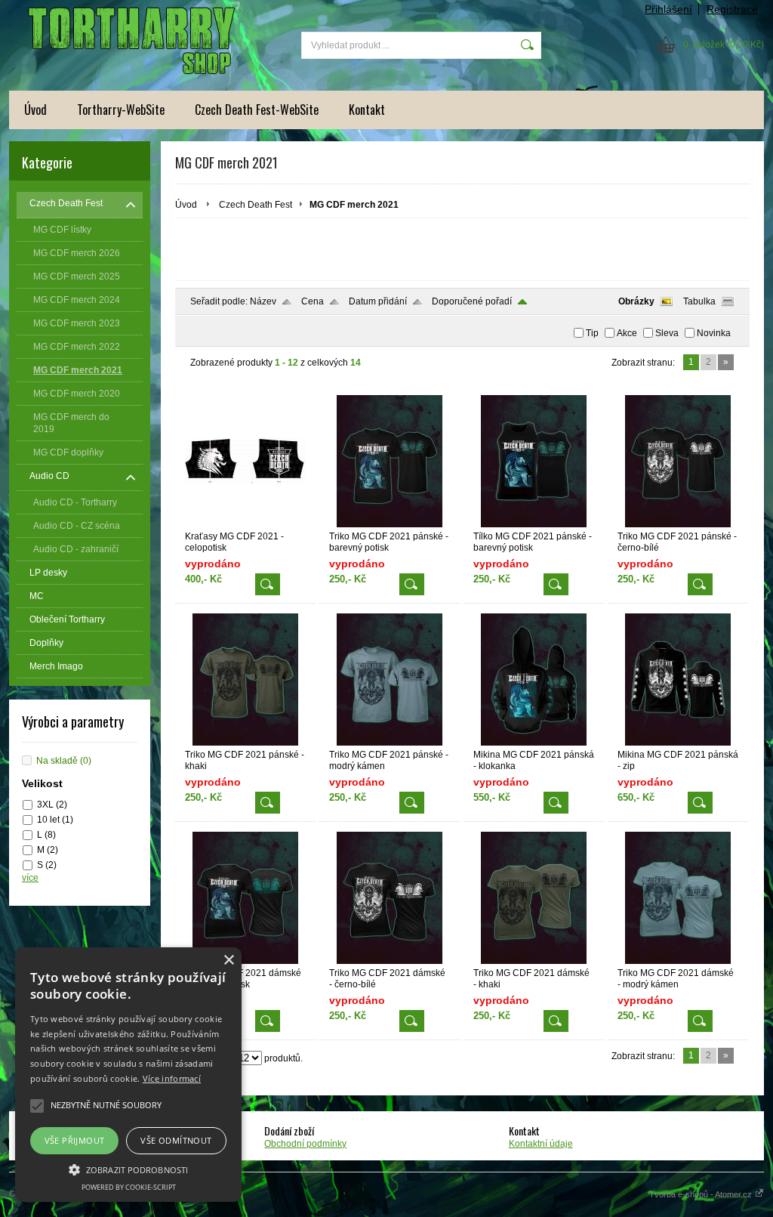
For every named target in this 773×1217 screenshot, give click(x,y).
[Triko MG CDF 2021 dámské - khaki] (533, 961)
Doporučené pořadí (472, 301)
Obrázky (636, 301)
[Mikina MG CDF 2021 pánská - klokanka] (533, 742)
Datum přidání (378, 301)
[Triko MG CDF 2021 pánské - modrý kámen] (389, 742)
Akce (627, 333)
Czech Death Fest (255, 204)
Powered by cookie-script (129, 1187)
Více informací (172, 1078)
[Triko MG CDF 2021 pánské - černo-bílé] (677, 524)
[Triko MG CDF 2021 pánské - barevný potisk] (389, 524)
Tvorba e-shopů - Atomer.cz (701, 1194)
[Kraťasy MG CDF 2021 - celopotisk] (245, 524)
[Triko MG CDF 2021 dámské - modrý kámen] (677, 961)
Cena (312, 301)
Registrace (732, 9)
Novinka (714, 333)
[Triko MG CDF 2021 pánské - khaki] (245, 742)
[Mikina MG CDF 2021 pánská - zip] (677, 742)
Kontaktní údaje (541, 1143)
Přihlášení (668, 9)
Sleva (667, 333)
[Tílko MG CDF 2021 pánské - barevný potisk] (533, 524)
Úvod (35, 109)
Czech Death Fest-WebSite (257, 109)
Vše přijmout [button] (75, 1140)
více (30, 878)
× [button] (228, 960)
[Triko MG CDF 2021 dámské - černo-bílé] (389, 961)
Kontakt (367, 109)
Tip (592, 333)
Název (263, 301)
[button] (128, 1168)
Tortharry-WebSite (121, 109)
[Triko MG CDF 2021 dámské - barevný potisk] (245, 961)
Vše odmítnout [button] (175, 1140)
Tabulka (699, 301)
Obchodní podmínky (305, 1143)
